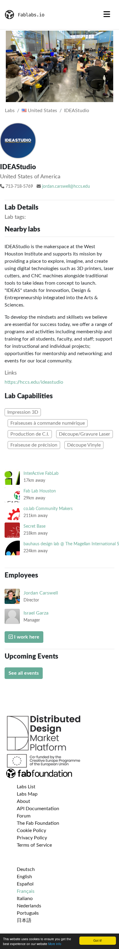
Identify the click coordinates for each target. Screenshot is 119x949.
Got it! (97, 940)
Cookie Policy (31, 830)
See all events (24, 673)
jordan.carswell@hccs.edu (66, 186)
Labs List (26, 786)
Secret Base (34, 526)
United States (42, 110)
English (24, 876)
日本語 (24, 920)
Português (28, 913)
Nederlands (29, 905)
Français (25, 891)
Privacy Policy (32, 837)
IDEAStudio (76, 110)
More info (54, 943)
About (23, 801)
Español (25, 884)
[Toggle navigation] (106, 14)
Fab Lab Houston (39, 491)
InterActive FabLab (41, 473)
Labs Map (27, 794)
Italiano (25, 898)
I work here (26, 637)
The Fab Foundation (38, 823)
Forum (24, 816)
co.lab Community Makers (48, 508)
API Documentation (38, 808)
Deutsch (26, 869)
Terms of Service (34, 845)
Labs (10, 110)
